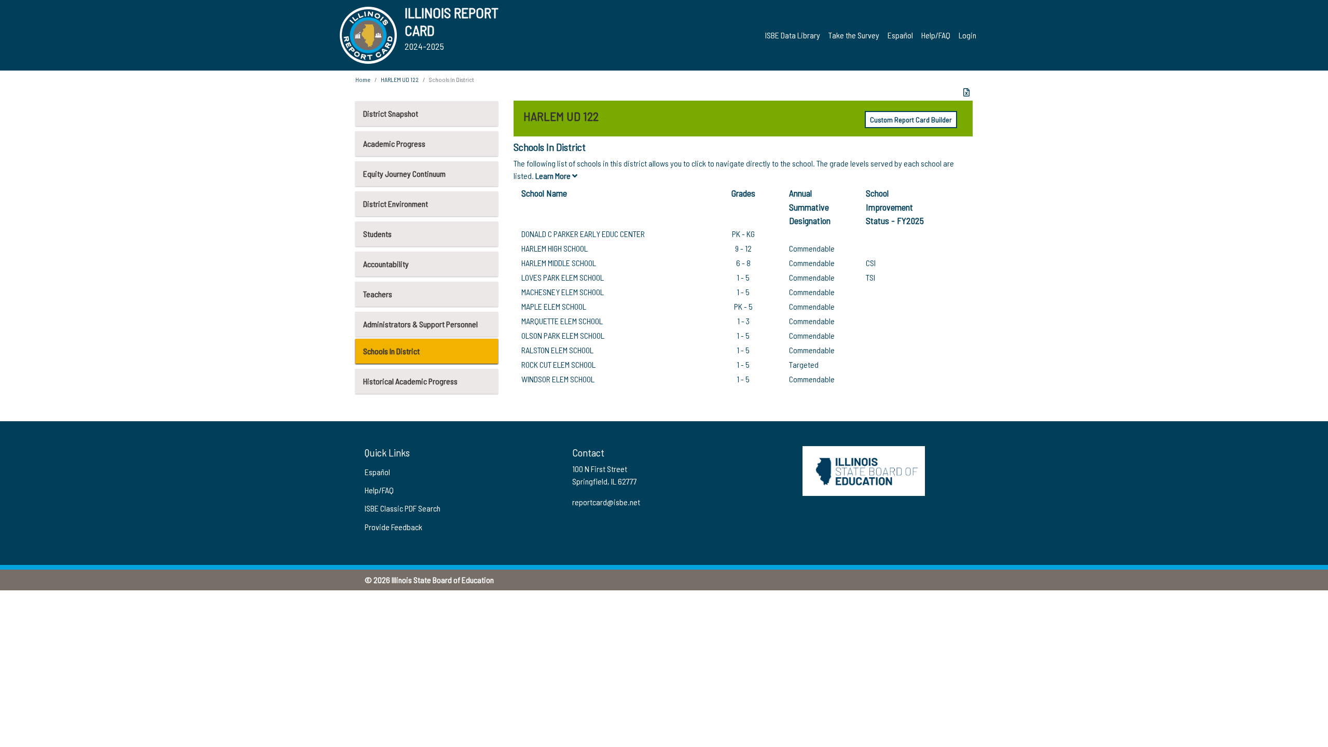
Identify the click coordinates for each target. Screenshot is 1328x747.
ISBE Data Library (792, 35)
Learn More (553, 176)
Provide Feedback (393, 527)
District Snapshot (390, 113)
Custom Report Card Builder (911, 119)
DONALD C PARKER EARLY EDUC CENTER (583, 234)
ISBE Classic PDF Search (402, 508)
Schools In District (391, 351)
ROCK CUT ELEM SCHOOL (558, 364)
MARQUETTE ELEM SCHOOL (562, 321)
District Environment (395, 204)
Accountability (386, 264)
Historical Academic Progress (410, 381)
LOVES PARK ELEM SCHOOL (562, 277)
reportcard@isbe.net (606, 502)
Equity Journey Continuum (404, 173)
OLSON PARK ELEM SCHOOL (562, 335)
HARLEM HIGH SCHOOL (554, 248)
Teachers (377, 294)
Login (967, 35)
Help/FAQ (935, 35)
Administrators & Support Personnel (420, 324)
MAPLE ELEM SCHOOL (553, 306)
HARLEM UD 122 (400, 79)
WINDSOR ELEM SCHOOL (557, 379)
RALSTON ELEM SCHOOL (557, 350)
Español (900, 35)
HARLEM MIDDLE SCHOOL (558, 263)
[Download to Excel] (966, 92)
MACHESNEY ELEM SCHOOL (562, 292)
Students (377, 234)
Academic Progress (394, 143)
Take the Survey (853, 35)
